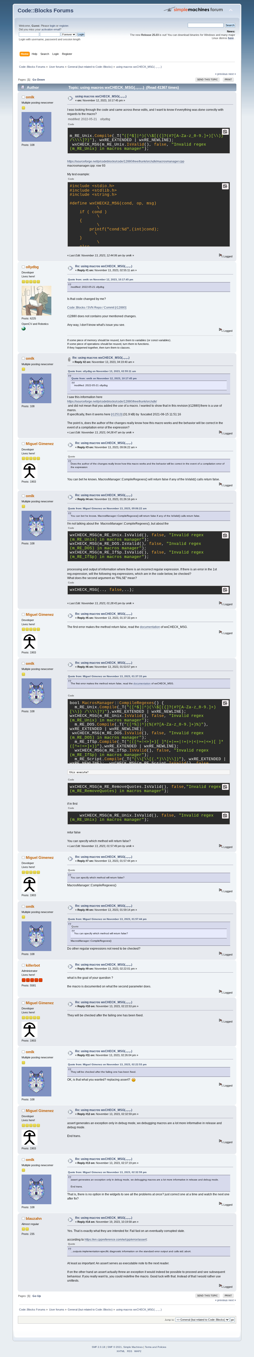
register (63, 25)
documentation (150, 627)
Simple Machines (133, 1347)
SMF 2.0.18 (98, 1347)
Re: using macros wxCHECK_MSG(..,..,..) (103, 266)
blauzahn (34, 1218)
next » (232, 73)
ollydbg (32, 267)
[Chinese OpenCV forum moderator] (24, 329)
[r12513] (116, 414)
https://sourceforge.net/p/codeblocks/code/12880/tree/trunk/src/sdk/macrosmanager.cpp (125, 161)
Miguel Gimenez (40, 444)
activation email (50, 29)
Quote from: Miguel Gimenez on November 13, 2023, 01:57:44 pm (107, 919)
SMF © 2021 (114, 1347)
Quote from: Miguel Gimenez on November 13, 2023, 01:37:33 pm (107, 676)
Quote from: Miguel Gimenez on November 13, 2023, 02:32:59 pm (107, 1172)
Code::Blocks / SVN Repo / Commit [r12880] (96, 307)
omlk (30, 97)
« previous (221, 73)
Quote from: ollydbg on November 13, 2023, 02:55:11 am (102, 371)
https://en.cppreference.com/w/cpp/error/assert (116, 1239)
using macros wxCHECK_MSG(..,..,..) (101, 96)
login (52, 25)
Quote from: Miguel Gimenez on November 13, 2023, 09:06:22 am (107, 508)
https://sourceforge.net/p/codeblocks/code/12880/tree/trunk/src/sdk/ (112, 401)
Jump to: (170, 1319)
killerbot (33, 965)
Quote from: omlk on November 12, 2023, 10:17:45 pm (100, 279)
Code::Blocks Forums (45, 10)
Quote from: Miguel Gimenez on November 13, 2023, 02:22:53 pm (107, 1064)
